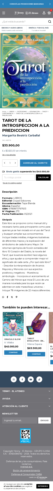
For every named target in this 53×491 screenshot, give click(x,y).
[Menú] (4, 13)
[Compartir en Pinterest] (16, 297)
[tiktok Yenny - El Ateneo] (39, 379)
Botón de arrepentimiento (26, 470)
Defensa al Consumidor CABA (26, 474)
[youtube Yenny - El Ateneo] (31, 379)
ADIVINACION (34, 112)
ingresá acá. (26, 466)
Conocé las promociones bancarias (27, 4)
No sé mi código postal (12, 183)
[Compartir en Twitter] (12, 297)
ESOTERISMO (22, 112)
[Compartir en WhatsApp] (3, 297)
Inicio (4, 112)
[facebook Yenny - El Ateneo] (22, 379)
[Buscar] (49, 21)
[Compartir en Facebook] (7, 297)
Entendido (43, 486)
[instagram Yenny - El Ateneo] (14, 379)
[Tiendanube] (38, 478)
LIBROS (11, 112)
